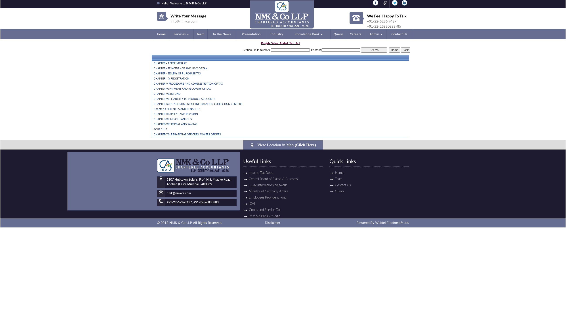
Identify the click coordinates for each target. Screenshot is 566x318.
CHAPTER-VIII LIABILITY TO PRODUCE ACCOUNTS (184, 99)
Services (180, 34)
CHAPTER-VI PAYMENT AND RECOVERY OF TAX (182, 89)
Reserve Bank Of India (264, 216)
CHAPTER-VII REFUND (167, 94)
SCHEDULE (160, 129)
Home (161, 34)
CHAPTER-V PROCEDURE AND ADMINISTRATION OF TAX (188, 83)
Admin (374, 34)
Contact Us (399, 34)
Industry (276, 34)
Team (201, 34)
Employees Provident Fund (268, 197)
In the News (222, 34)
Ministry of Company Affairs (268, 191)
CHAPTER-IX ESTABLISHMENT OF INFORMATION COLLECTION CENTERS (198, 104)
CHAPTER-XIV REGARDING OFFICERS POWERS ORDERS (187, 134)
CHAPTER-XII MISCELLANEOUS (173, 119)
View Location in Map (286, 145)
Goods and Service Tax (265, 210)
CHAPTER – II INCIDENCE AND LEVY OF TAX (180, 68)
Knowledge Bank (307, 34)
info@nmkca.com (183, 21)
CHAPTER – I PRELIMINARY (170, 63)
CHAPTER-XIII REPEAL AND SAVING (175, 124)
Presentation (251, 34)
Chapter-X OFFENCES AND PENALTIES (177, 109)
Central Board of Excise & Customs (273, 179)
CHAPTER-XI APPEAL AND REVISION (176, 114)
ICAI (252, 203)
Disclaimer (272, 223)
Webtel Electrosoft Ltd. (392, 223)
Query (338, 34)
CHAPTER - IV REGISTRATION (171, 78)
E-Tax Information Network (268, 185)
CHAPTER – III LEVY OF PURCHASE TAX (177, 73)
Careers (355, 34)
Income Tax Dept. (261, 172)
